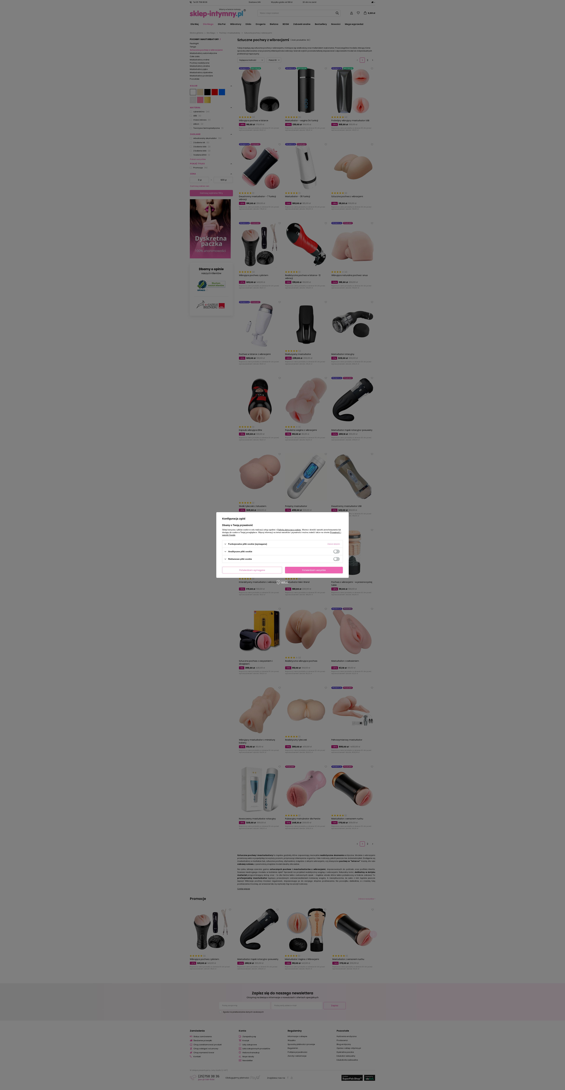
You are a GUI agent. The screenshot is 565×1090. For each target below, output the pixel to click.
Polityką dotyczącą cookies (289, 530)
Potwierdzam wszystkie (314, 570)
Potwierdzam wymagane (252, 570)
